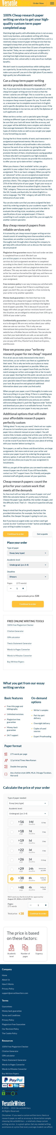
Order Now (38, 3)
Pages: (10, 904)
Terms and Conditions (11, 1015)
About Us (6, 979)
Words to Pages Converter (18, 649)
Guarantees (7, 1006)
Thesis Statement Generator (19, 643)
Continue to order (15, 534)
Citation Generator (15, 631)
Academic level (13, 560)
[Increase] (45, 905)
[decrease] (11, 588)
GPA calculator (13, 637)
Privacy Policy (8, 988)
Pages (9, 583)
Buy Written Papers (15, 662)
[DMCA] (10, 1092)
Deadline (11, 571)
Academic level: (15, 808)
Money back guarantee (12, 1011)
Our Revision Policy (10, 1029)
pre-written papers (11, 258)
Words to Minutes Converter (19, 655)
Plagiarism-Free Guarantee (13, 1024)
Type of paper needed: (17, 798)
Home (4, 975)
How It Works (8, 984)
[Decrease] (30, 905)
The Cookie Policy (9, 1033)
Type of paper (13, 548)
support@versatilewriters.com (15, 993)
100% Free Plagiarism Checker (20, 625)
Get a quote (42, 534)
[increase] (23, 588)
